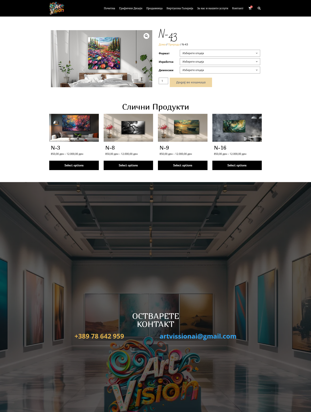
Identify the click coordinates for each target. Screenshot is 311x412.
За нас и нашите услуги (212, 8)
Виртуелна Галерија (180, 8)
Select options (74, 165)
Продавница (154, 8)
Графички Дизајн (130, 8)
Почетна (109, 8)
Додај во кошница (191, 82)
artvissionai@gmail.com (198, 336)
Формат (164, 53)
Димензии (166, 70)
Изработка (166, 61)
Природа (174, 44)
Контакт (237, 8)
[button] (259, 8)
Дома (162, 44)
